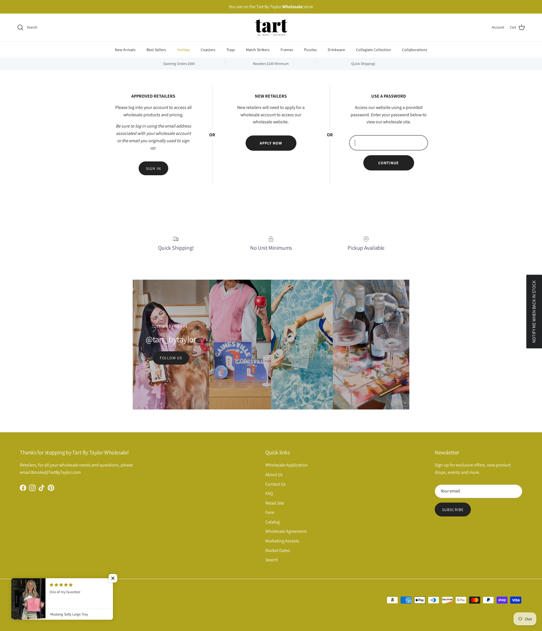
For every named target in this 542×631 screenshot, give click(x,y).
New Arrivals (125, 49)
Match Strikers (258, 49)
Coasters (208, 49)
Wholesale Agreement (286, 531)
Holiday (183, 49)
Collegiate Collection (373, 49)
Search (271, 560)
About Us (274, 474)
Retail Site (274, 503)
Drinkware (336, 49)
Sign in (153, 168)
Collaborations (414, 49)
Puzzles (310, 49)
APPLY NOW (271, 143)
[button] (113, 578)
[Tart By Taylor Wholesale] (271, 27)
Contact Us (275, 484)
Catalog (272, 522)
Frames (287, 49)
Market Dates (277, 550)
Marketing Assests (282, 541)
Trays (230, 49)
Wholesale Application (286, 465)
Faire (269, 512)
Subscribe (453, 509)
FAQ (269, 493)
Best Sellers (156, 49)
